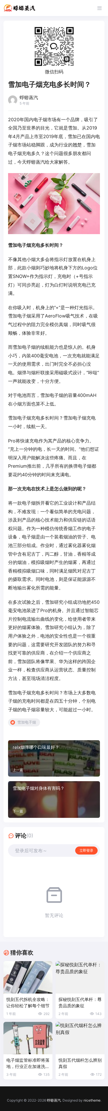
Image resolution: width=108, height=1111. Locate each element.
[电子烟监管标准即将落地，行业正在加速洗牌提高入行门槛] (27, 1038)
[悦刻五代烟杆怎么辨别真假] (80, 1038)
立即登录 (86, 850)
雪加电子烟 (26, 722)
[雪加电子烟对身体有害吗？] (54, 799)
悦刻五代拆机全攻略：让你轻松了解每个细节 (28, 1002)
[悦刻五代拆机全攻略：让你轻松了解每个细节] (27, 977)
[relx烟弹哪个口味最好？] (54, 758)
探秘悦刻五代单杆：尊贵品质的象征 (80, 1002)
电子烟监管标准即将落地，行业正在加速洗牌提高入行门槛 (28, 1063)
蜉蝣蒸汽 (54, 1100)
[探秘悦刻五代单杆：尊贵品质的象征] (80, 977)
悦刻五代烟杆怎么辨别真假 (80, 1063)
